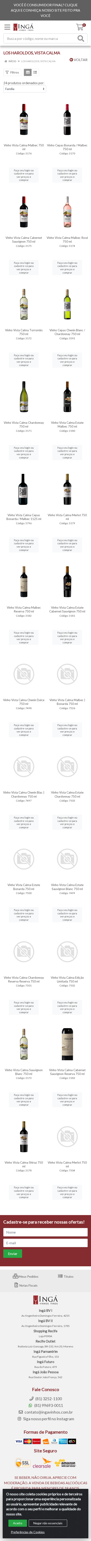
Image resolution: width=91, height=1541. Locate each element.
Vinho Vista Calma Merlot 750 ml (67, 517)
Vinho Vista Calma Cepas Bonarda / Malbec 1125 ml (23, 517)
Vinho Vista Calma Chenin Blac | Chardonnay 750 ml (23, 794)
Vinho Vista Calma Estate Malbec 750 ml (67, 424)
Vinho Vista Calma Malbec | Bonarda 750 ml (67, 702)
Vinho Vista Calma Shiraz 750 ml (24, 1164)
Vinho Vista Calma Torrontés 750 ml (24, 332)
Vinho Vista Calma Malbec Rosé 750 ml (67, 239)
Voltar (80, 59)
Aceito (17, 1523)
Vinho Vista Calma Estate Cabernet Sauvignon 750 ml (67, 609)
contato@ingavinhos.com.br (48, 1412)
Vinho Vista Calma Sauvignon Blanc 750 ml (24, 1072)
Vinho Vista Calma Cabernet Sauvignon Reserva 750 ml (67, 1072)
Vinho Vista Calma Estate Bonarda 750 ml (24, 886)
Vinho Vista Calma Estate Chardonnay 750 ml (67, 794)
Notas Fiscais (28, 1285)
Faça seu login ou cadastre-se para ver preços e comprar (24, 175)
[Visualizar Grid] (28, 72)
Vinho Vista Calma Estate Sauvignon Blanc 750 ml (67, 886)
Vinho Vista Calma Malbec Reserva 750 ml (24, 609)
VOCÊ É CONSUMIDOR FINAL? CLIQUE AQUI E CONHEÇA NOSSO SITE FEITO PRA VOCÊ (45, 10)
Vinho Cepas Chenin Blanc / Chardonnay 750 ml (67, 332)
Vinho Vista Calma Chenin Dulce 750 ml (23, 702)
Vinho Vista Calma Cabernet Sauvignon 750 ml (24, 239)
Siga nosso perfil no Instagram (48, 1418)
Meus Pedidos (28, 1276)
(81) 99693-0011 (48, 1405)
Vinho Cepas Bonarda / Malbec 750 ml (67, 147)
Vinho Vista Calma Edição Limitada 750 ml (67, 979)
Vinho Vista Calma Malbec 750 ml (24, 147)
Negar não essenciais (48, 1523)
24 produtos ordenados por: (23, 83)
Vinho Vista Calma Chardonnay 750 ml (24, 424)
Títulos (68, 1276)
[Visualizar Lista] (35, 72)
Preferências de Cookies (28, 1532)
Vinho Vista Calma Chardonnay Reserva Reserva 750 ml (24, 979)
